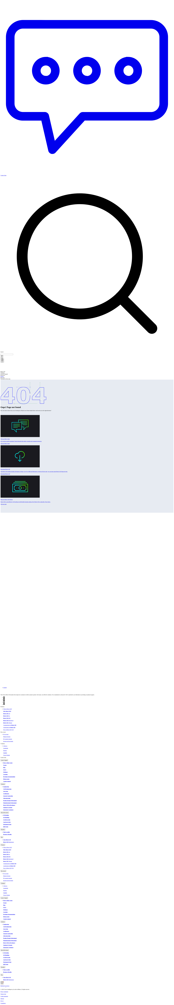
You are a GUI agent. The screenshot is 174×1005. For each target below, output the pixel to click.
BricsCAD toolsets (4, 812)
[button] (87, 266)
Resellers (3, 829)
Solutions (3, 784)
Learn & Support (4, 760)
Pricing (2, 376)
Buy (2, 837)
